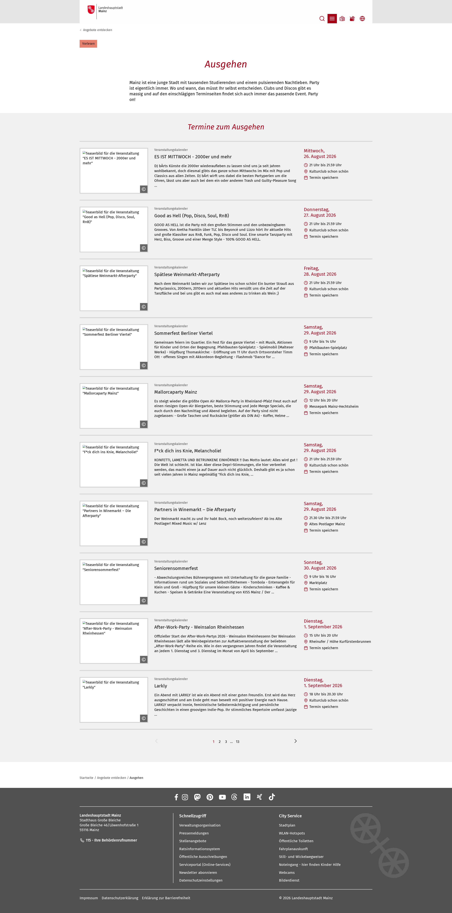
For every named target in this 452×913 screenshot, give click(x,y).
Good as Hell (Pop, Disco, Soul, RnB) (191, 215)
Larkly (160, 686)
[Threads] (234, 797)
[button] (88, 44)
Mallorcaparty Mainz (175, 392)
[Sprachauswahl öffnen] (362, 18)
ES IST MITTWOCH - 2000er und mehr (193, 157)
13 (237, 741)
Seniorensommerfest (176, 568)
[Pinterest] (209, 797)
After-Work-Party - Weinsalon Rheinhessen (199, 627)
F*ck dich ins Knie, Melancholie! (187, 451)
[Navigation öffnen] (332, 18)
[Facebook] (176, 797)
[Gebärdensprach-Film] (352, 18)
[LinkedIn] (247, 797)
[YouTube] (222, 797)
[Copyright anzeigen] (143, 189)
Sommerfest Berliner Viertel (183, 333)
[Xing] (259, 797)
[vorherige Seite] (156, 742)
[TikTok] (272, 797)
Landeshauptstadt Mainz (312, 898)
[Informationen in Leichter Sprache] (342, 18)
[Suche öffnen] (322, 18)
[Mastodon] (197, 797)
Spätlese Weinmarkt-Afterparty (187, 274)
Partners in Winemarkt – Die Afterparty (195, 509)
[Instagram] (184, 797)
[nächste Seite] (296, 742)
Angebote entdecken (97, 30)
